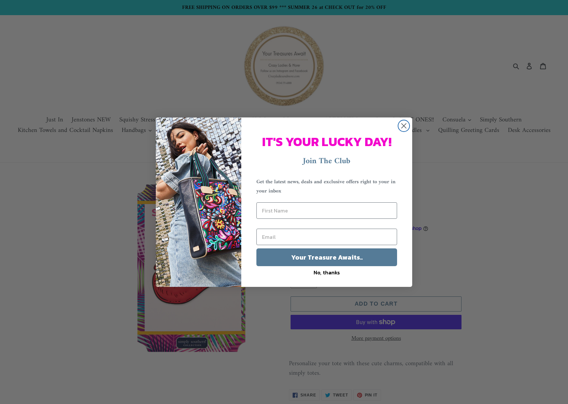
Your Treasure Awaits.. (327, 257)
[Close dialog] (404, 126)
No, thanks (327, 272)
